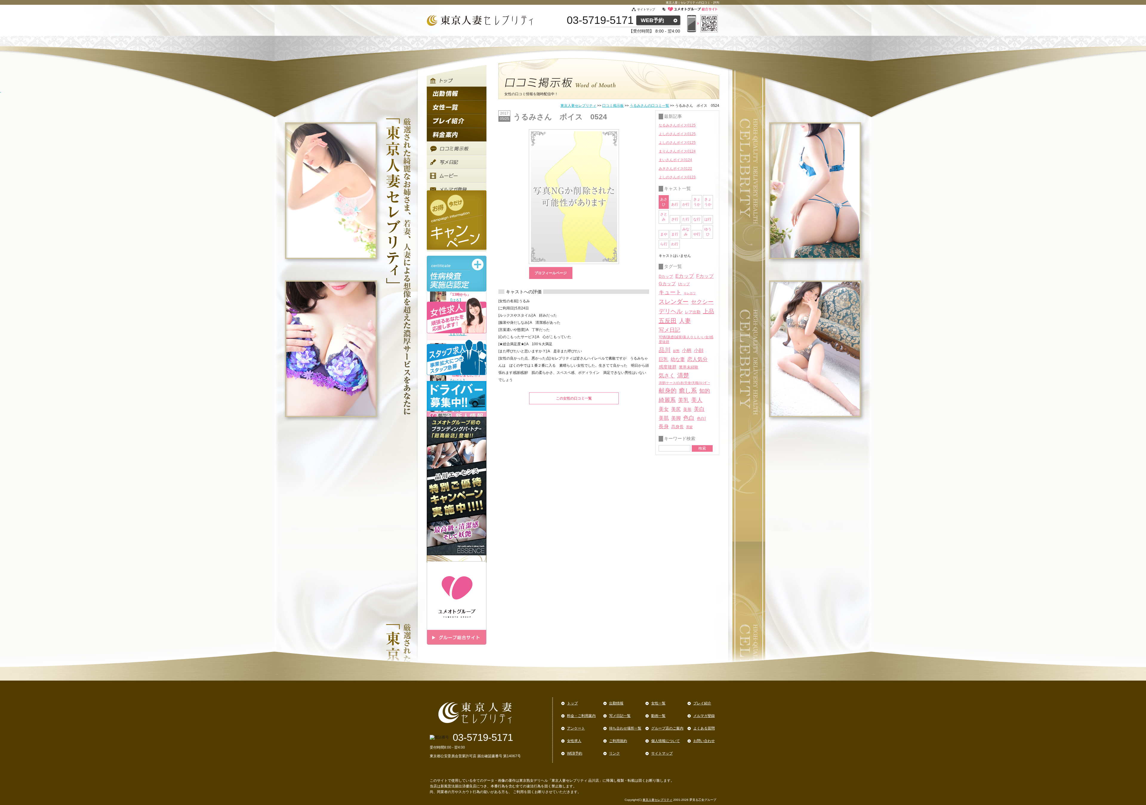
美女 (664, 409)
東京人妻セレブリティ (578, 106)
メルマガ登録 (704, 716)
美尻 (676, 409)
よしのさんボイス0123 (677, 177)
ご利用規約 (618, 741)
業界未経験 (688, 367)
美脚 (676, 418)
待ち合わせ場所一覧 (625, 728)
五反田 (668, 320)
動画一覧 (658, 716)
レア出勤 (692, 312)
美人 (697, 400)
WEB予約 (652, 20)
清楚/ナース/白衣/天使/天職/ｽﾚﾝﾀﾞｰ (684, 383)
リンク (614, 753)
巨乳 (663, 359)
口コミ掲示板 (613, 106)
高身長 (677, 426)
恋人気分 (697, 359)
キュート (670, 292)
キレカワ (690, 293)
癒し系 (688, 390)
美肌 (664, 418)
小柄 (686, 350)
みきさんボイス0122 (675, 168)
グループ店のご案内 (667, 728)
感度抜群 (668, 367)
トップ (572, 703)
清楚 (683, 375)
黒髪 (689, 427)
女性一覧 (658, 703)
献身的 (668, 390)
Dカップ (666, 276)
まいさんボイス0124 (675, 160)
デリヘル (671, 311)
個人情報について (665, 741)
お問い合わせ (704, 741)
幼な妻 (678, 359)
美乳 (683, 400)
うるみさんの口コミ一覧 (649, 106)
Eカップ (684, 276)
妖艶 (676, 351)
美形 (687, 409)
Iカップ (684, 284)
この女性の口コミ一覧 (574, 398)
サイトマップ (649, 9)
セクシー (702, 301)
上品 (708, 311)
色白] (701, 418)
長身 (664, 426)
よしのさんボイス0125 (677, 134)
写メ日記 (669, 330)
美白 (699, 409)
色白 (688, 418)
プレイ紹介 (702, 703)
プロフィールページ (551, 273)
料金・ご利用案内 (581, 716)
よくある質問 (704, 728)
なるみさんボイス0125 (677, 125)
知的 (704, 391)
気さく (667, 376)
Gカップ (667, 283)
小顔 (698, 350)
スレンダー (673, 301)
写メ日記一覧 (620, 716)
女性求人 (574, 741)
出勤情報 (616, 703)
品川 (665, 350)
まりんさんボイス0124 (677, 151)
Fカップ (705, 276)
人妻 (685, 320)
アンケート (576, 728)
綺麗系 (667, 400)
